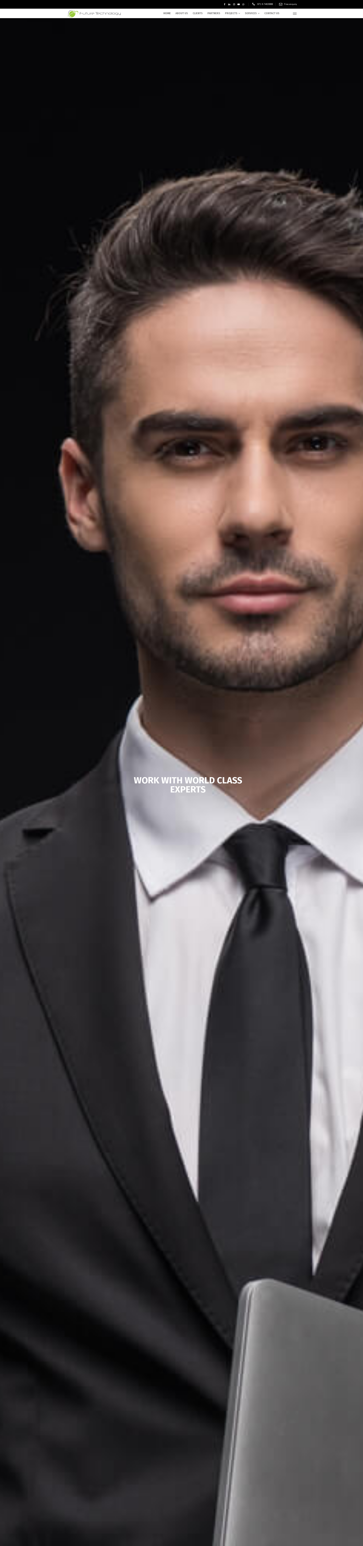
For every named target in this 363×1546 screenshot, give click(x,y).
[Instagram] (234, 4)
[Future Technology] (94, 13)
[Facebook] (224, 4)
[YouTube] (238, 4)
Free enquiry (290, 4)
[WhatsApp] (243, 4)
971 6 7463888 (265, 4)
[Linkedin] (229, 4)
